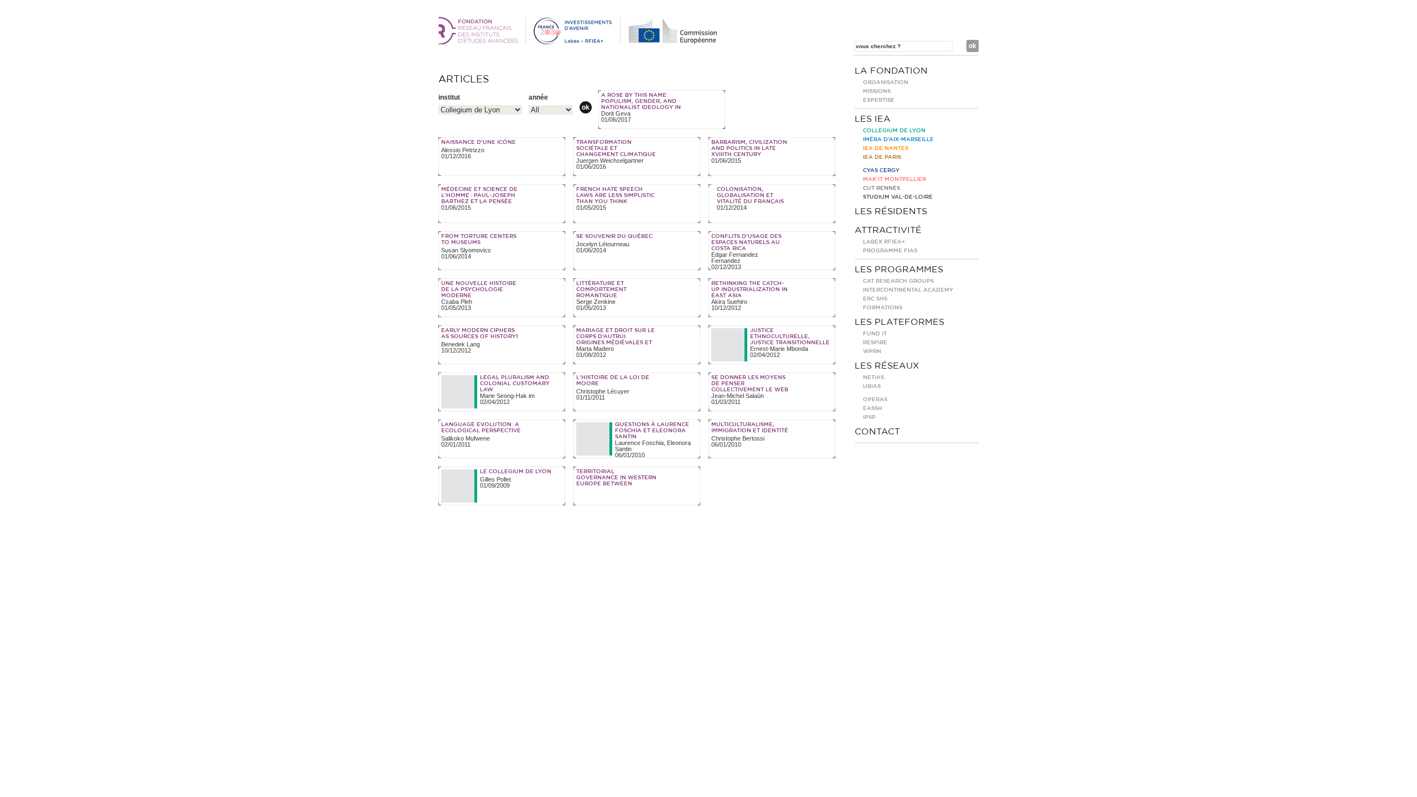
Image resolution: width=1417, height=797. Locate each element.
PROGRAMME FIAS (890, 250)
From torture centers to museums (478, 239)
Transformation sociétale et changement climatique (616, 148)
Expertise (878, 100)
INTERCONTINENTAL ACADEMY (908, 290)
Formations (882, 307)
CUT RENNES (881, 188)
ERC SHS (875, 299)
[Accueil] (579, 42)
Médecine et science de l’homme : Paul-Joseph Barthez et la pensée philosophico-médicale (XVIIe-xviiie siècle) (480, 201)
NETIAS (873, 377)
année (538, 97)
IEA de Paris (882, 157)
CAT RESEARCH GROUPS (898, 281)
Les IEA (873, 119)
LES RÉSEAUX (887, 365)
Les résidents (891, 211)
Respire (875, 342)
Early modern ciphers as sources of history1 (479, 333)
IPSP (869, 417)
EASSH (872, 408)
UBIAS (872, 386)
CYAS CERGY (881, 170)
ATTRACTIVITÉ (888, 230)
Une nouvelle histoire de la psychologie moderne (478, 289)
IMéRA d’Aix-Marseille (898, 139)
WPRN (872, 351)
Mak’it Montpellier (894, 179)
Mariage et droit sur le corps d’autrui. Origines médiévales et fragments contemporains (615, 343)
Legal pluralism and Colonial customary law (515, 383)
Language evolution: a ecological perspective (481, 427)
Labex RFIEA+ (884, 242)
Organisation (885, 82)
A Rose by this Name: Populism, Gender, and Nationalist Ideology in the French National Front (641, 107)
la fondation (891, 70)
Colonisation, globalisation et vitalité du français (750, 195)
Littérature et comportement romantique (601, 289)
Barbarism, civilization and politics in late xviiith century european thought (749, 151)
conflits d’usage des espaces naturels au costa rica (746, 242)
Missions (877, 91)
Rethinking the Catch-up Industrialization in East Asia (749, 289)
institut (449, 97)
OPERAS (875, 399)
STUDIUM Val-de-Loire (898, 197)
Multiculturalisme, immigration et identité (749, 427)
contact (877, 431)
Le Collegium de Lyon (515, 471)
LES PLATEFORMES (899, 322)
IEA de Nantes (885, 148)
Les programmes (899, 269)
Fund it (875, 334)
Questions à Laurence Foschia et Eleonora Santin (652, 430)
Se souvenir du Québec (614, 236)
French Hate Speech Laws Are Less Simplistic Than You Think (615, 195)
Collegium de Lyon (894, 130)
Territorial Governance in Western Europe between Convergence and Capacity (616, 484)
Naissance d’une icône (478, 142)
